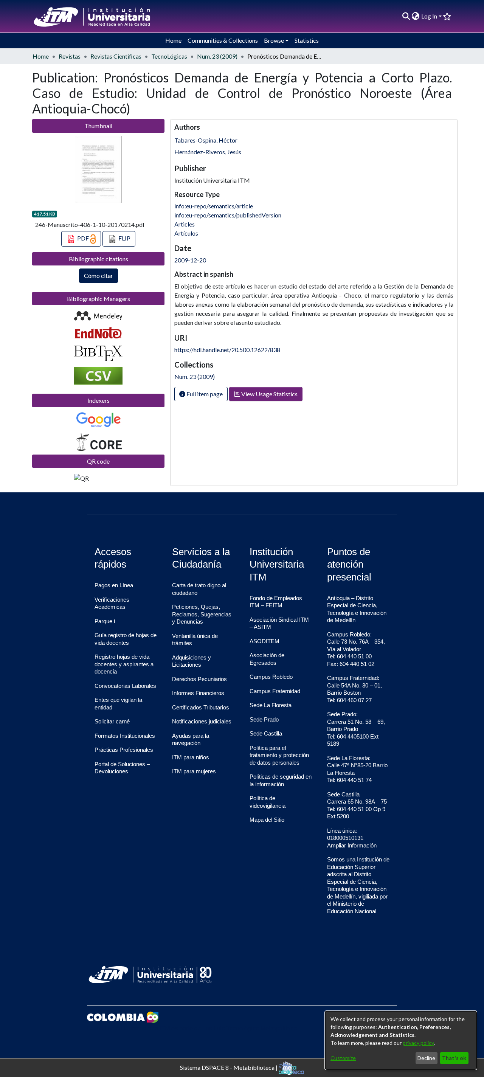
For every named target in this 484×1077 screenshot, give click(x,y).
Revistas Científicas (115, 56)
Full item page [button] (204, 393)
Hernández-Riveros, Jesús (207, 151)
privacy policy (418, 1043)
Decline (426, 1058)
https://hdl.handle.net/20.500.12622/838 (227, 349)
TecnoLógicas (169, 56)
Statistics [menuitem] (307, 40)
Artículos (186, 233)
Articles (184, 224)
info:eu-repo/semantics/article (213, 206)
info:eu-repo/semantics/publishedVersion (227, 215)
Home (41, 56)
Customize (343, 1058)
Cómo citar (98, 275)
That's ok (454, 1058)
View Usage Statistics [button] (269, 393)
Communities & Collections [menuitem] (223, 40)
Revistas (70, 56)
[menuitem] (415, 16)
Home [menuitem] (173, 40)
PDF (83, 238)
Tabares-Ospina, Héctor (205, 140)
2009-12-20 (190, 260)
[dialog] (400, 1040)
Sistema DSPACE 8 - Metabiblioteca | (229, 1067)
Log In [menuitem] (429, 16)
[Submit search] (406, 16)
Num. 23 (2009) (217, 56)
